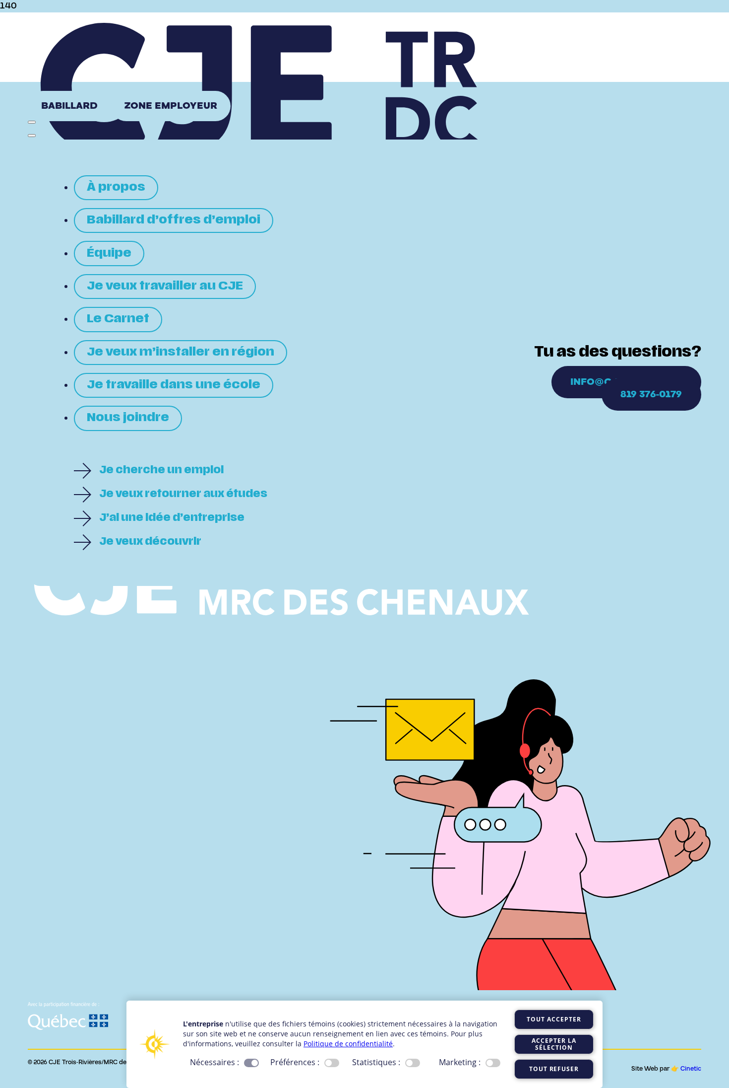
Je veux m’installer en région (180, 353)
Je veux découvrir (150, 542)
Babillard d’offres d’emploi (173, 220)
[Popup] (32, 122)
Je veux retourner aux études (183, 495)
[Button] (31, 92)
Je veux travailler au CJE (165, 286)
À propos (116, 188)
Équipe (109, 254)
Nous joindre (128, 418)
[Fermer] (32, 135)
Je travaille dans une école (173, 385)
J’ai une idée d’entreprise (171, 518)
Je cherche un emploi (161, 471)
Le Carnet (118, 319)
